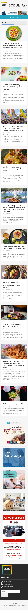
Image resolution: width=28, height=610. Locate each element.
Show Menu (15, 17)
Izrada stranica (17, 607)
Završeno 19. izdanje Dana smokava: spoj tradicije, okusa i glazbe (13, 169)
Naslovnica (14, 603)
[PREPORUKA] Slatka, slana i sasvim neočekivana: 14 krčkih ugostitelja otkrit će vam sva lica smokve (13, 46)
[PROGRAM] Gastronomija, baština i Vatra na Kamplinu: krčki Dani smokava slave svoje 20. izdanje (13, 87)
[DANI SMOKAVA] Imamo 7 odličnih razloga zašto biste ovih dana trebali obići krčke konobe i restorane (14, 208)
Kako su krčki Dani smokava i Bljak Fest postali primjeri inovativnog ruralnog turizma (13, 128)
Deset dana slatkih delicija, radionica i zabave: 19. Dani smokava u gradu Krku (12, 324)
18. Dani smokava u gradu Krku (13, 404)
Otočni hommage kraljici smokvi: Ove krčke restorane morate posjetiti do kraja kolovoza (12, 284)
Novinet (4, 607)
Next (17, 422)
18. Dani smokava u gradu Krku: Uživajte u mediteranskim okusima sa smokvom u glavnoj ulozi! (13, 364)
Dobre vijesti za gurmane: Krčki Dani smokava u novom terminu (14, 247)
